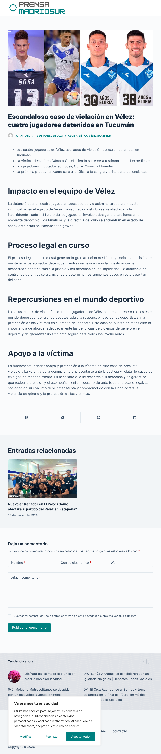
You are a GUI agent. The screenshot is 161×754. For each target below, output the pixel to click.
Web (114, 563)
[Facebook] (26, 417)
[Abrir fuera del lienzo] (151, 8)
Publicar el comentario (29, 627)
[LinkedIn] (135, 417)
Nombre (18, 563)
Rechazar (51, 736)
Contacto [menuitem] (120, 731)
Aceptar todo (80, 736)
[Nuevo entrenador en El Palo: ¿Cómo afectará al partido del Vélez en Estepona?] (42, 478)
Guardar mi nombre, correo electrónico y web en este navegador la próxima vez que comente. (75, 615)
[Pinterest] (99, 417)
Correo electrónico (76, 563)
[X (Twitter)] (62, 417)
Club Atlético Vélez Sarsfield (89, 135)
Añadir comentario (26, 577)
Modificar (26, 736)
